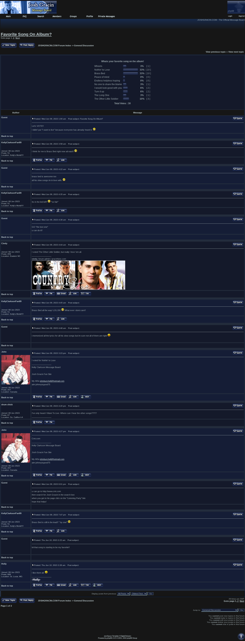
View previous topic (216, 52)
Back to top (7, 136)
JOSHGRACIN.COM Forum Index (54, 45)
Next (18, 38)
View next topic (236, 52)
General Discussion (84, 45)
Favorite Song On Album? (26, 34)
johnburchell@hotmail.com (52, 381)
